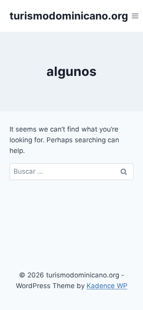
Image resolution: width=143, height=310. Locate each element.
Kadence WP (107, 286)
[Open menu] (135, 16)
